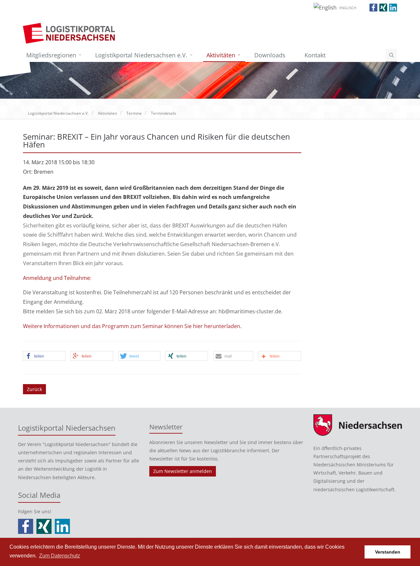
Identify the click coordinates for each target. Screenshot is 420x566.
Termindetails (163, 113)
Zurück (34, 389)
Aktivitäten (220, 55)
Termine (134, 113)
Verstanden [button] (387, 552)
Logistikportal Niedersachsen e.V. (141, 55)
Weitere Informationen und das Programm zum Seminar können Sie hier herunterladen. (132, 326)
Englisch (347, 7)
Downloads (269, 55)
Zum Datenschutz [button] (59, 555)
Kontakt (315, 55)
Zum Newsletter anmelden (182, 471)
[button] (44, 356)
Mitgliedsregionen (51, 55)
